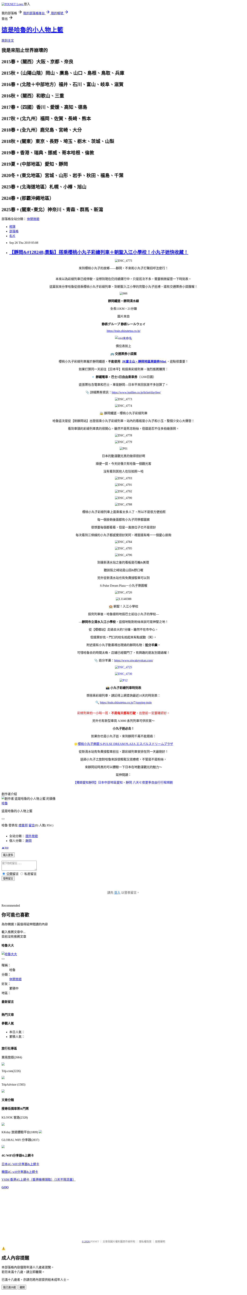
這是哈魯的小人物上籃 (32, 29)
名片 (12, 236)
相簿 (12, 226)
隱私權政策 (145, 1241)
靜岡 (28, 840)
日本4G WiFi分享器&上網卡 (20, 1164)
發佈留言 (8, 878)
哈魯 (5, 803)
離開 (22, 1287)
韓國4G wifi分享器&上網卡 (20, 1172)
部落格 (14, 231)
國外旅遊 (31, 836)
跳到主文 (8, 40)
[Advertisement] (21, 1212)
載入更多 (8, 855)
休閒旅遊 (33, 219)
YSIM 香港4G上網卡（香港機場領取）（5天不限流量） (39, 1179)
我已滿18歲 (9, 1287)
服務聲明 (160, 1241)
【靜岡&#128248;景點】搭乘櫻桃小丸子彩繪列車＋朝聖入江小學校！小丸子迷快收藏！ (98, 252)
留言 (32, 825)
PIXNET (94, 1241)
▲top (5, 847)
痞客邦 (23, 825)
